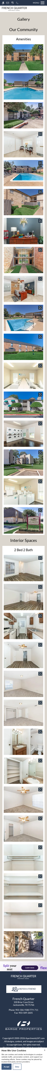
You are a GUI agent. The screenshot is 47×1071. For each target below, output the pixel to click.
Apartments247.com (35, 1038)
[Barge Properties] (23, 1025)
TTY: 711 (23, 1010)
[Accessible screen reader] (3, 3)
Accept (6, 1067)
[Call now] (17, 3)
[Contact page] (7, 3)
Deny (17, 1067)
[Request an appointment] (12, 3)
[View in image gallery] (40, 47)
